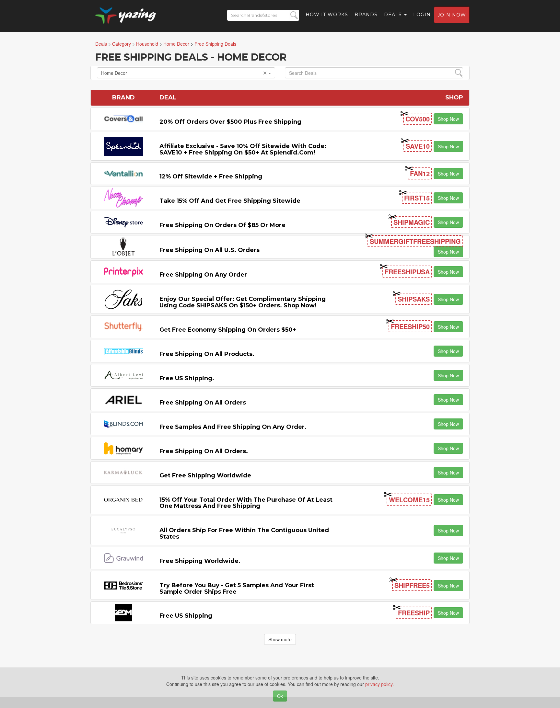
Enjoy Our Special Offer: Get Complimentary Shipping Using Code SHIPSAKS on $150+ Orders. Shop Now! (242, 302)
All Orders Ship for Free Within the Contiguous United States (244, 533)
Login (422, 14)
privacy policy (378, 684)
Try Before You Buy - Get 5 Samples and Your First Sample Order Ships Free (236, 588)
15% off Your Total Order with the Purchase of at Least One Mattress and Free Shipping (245, 503)
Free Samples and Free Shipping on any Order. (233, 426)
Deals (393, 14)
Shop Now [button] (448, 119)
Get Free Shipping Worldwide (205, 475)
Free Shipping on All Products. (206, 354)
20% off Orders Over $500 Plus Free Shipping (230, 121)
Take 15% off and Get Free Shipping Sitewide (229, 200)
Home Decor (114, 73)
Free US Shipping (185, 615)
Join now (452, 15)
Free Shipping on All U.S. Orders (209, 250)
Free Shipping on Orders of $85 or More (222, 225)
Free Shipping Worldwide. (199, 561)
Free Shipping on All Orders (202, 402)
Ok (280, 696)
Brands (366, 14)
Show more (280, 639)
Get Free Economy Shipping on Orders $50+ (227, 329)
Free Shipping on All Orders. (203, 451)
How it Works (327, 14)
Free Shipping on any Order (203, 274)
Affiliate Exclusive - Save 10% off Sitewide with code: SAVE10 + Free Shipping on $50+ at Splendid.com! (242, 149)
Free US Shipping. (186, 378)
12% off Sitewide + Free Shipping (210, 176)
